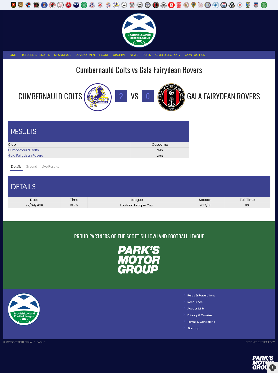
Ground (31, 166)
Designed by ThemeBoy (260, 342)
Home (12, 55)
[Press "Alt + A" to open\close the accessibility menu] (272, 367)
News (134, 55)
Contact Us (195, 55)
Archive (119, 55)
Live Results (50, 166)
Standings (62, 55)
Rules (147, 55)
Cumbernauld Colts (23, 150)
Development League (92, 55)
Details (16, 166)
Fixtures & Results (35, 55)
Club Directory (167, 55)
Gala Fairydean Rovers (25, 155)
